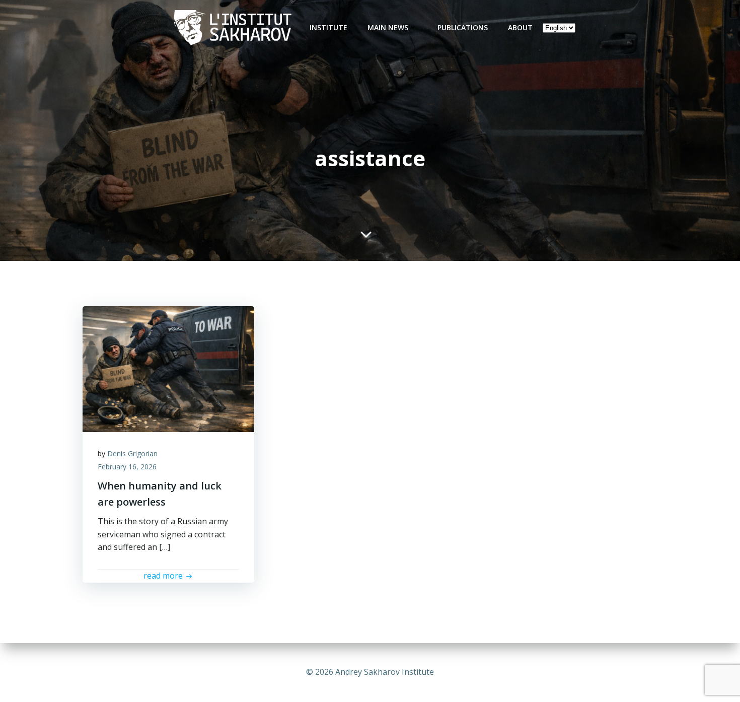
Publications (462, 27)
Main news (387, 27)
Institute (328, 27)
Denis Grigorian (132, 453)
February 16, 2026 (127, 466)
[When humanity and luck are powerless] (168, 368)
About (520, 27)
